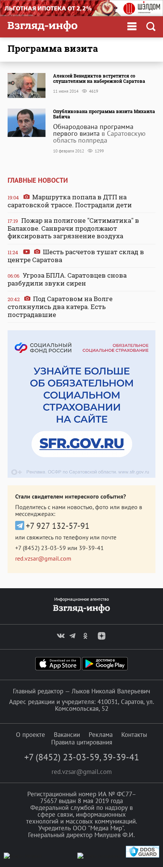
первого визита (76, 133)
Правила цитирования (81, 742)
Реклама (101, 734)
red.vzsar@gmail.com (43, 558)
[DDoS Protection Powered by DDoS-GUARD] (142, 856)
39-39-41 (91, 548)
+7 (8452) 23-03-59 (40, 548)
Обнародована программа (93, 126)
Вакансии (67, 734)
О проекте (30, 734)
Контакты (134, 734)
